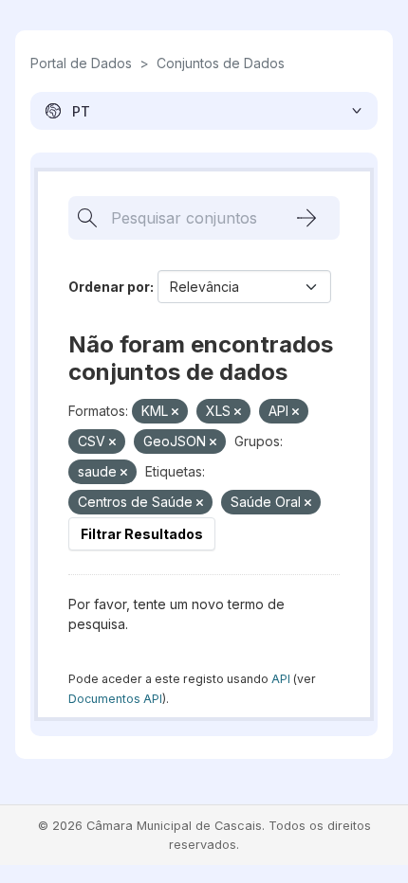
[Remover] (175, 412)
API (280, 679)
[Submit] (306, 218)
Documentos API (115, 699)
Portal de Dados (81, 63)
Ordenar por (109, 287)
